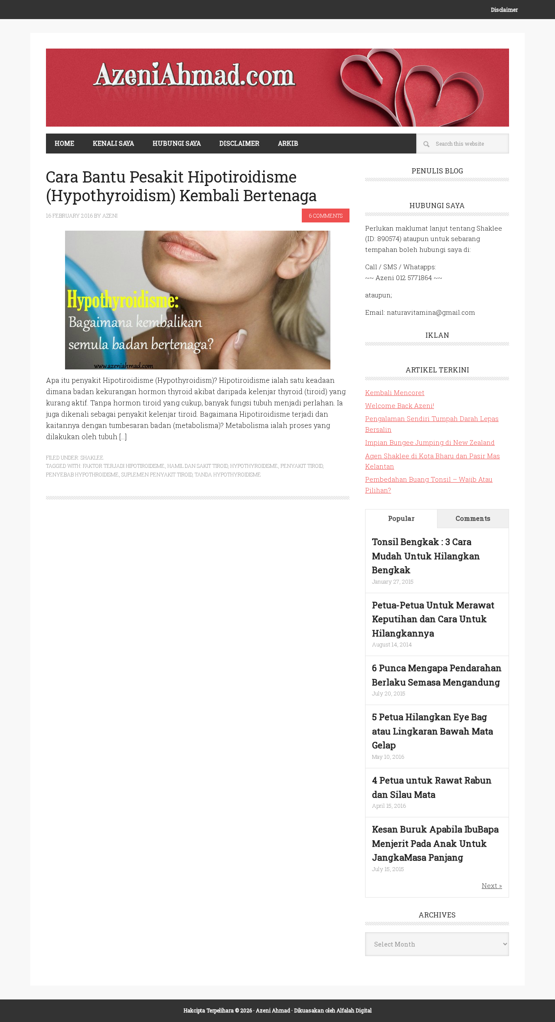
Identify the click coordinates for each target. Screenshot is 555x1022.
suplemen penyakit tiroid (156, 474)
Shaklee (92, 457)
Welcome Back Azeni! (399, 405)
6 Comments (326, 215)
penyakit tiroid (302, 465)
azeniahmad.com (277, 88)
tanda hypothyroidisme (228, 474)
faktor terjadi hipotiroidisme (124, 465)
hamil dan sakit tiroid (197, 465)
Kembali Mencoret (394, 392)
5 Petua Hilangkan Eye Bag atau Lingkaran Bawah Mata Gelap (432, 731)
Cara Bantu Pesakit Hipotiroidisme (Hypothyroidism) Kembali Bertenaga (181, 186)
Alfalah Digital (354, 1010)
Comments (473, 518)
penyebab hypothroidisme (82, 474)
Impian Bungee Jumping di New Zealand (430, 442)
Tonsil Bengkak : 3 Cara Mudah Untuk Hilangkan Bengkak (426, 555)
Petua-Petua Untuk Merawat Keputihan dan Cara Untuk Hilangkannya (433, 619)
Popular (401, 518)
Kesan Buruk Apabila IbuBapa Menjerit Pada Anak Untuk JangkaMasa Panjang (435, 843)
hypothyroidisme (254, 465)
